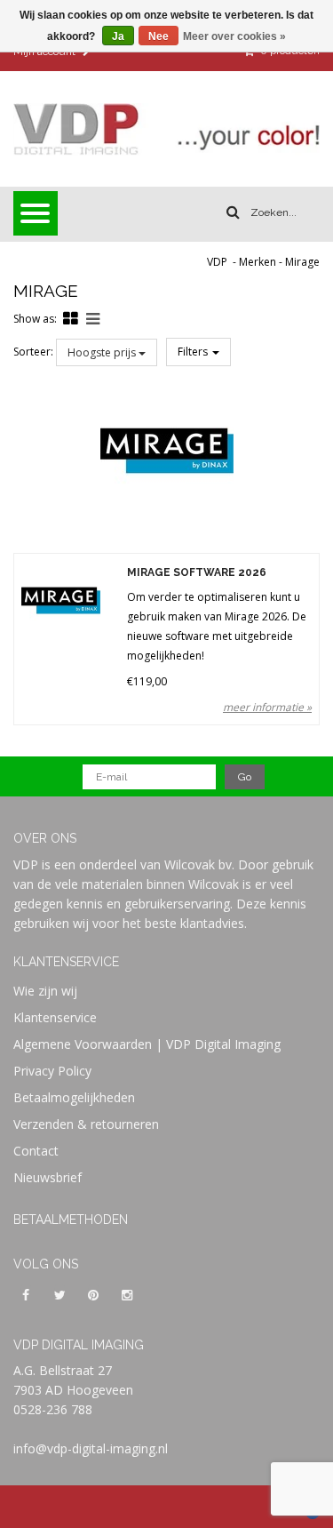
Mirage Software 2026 (196, 573)
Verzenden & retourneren (86, 1124)
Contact (36, 1150)
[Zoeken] (233, 212)
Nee (158, 36)
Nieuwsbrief (47, 1177)
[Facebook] (25, 1294)
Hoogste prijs (103, 352)
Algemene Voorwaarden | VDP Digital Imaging (147, 1044)
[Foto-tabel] (70, 318)
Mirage (302, 261)
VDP (217, 261)
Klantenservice (55, 1017)
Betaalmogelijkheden (74, 1097)
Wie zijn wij (45, 990)
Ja (118, 36)
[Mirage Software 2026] (60, 600)
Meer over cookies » (234, 36)
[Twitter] (59, 1294)
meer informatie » (267, 707)
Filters (194, 351)
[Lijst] (92, 318)
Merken (257, 261)
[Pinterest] (93, 1294)
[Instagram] (127, 1294)
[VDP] (166, 129)
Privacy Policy (52, 1070)
